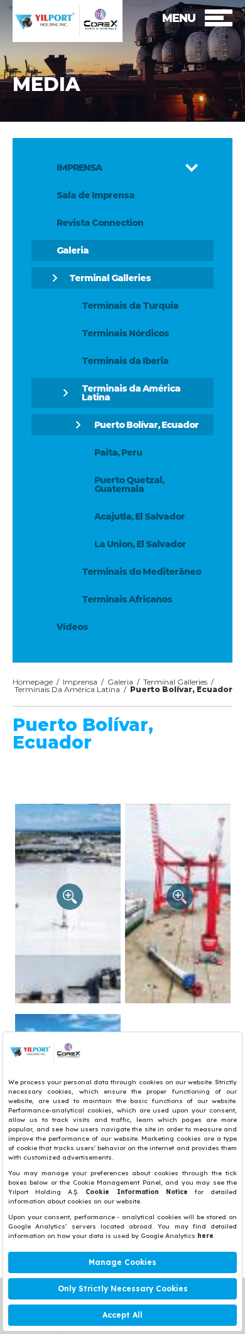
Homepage (33, 681)
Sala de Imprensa (95, 195)
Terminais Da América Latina (67, 689)
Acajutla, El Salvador (139, 516)
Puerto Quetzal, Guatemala (129, 484)
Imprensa (80, 681)
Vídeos (72, 626)
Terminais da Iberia (125, 360)
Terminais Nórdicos (125, 333)
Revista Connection (100, 222)
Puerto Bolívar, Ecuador (146, 424)
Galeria (73, 250)
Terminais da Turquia (130, 305)
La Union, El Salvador (140, 544)
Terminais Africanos (127, 599)
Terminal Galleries (110, 278)
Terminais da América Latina (131, 393)
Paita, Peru (118, 452)
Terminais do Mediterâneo (141, 571)
